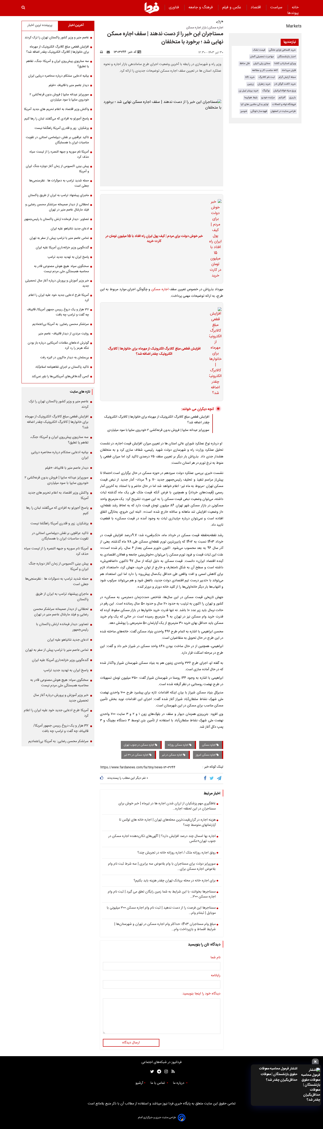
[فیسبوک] (206, 778)
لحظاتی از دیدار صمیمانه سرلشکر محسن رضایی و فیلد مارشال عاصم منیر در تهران (57, 207)
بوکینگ (266, 90)
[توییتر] (212, 778)
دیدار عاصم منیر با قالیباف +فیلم (69, 85)
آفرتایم (282, 97)
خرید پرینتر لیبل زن (248, 90)
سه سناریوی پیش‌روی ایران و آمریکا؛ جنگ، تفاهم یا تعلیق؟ (57, 64)
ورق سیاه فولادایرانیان (285, 90)
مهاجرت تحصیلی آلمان (262, 56)
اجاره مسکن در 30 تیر (136, 755)
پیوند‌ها (293, 13)
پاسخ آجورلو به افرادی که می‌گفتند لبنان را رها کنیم (56, 118)
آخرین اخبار (76, 25)
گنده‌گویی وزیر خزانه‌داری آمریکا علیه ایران (62, 247)
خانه (295, 7)
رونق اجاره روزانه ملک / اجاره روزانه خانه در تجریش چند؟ (176, 853)
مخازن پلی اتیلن (261, 63)
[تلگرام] (219, 778)
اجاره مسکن (160, 289)
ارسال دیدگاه (131, 1043)
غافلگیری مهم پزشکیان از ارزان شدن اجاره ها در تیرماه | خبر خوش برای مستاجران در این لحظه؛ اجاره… (167, 806)
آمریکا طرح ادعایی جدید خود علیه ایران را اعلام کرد (59, 298)
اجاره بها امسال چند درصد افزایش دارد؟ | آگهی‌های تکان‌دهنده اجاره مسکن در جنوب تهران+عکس (162, 839)
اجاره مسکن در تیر (172, 755)
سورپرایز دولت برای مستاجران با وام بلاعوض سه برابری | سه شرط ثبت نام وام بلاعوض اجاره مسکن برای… (162, 867)
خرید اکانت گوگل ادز (285, 84)
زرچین (250, 84)
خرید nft (250, 77)
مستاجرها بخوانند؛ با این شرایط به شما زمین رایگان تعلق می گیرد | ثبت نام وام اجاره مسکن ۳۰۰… (162, 894)
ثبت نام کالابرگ (266, 77)
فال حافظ (245, 63)
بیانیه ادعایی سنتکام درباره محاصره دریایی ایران (58, 76)
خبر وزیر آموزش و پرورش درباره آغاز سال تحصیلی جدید (57, 283)
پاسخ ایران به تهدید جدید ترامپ (68, 257)
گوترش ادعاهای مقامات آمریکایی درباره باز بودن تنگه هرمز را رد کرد (58, 345)
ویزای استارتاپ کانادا (285, 63)
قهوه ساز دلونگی (259, 111)
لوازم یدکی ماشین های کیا (254, 104)
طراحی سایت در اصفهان (283, 111)
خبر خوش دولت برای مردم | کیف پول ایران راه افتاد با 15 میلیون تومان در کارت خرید (154, 239)
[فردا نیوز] (152, 8)
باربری (292, 97)
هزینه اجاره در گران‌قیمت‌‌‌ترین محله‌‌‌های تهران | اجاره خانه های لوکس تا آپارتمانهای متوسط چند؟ (167, 823)
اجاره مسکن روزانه (178, 745)
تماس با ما (158, 1083)
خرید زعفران (264, 84)
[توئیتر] (151, 1071)
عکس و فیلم (232, 7)
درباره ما (179, 1083)
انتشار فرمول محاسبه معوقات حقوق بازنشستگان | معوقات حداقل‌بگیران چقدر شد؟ (278, 1074)
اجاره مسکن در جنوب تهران (139, 745)
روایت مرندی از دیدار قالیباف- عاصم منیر (63, 333)
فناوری (174, 7)
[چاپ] (103, 52)
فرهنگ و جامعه (201, 7)
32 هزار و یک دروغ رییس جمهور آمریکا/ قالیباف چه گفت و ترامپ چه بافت (58, 312)
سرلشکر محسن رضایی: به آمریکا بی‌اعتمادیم (60, 324)
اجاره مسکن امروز (206, 755)
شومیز (243, 111)
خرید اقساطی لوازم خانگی (282, 50)
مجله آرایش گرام (287, 77)
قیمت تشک (259, 50)
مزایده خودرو (268, 97)
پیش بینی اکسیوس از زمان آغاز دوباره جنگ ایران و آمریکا (57, 169)
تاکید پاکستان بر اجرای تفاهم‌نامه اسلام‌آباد (62, 367)
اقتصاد (256, 7)
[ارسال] (109, 52)
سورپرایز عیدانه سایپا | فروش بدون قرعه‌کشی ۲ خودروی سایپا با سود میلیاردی (158, 430)
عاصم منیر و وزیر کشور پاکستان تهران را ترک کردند (57, 37)
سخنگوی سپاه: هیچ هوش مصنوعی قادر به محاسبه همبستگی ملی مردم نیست (61, 269)
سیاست (277, 7)
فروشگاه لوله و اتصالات (284, 104)
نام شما (215, 957)
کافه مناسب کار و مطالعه (265, 70)
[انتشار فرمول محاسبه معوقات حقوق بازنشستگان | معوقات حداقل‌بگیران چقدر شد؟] (310, 1085)
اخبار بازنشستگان (287, 56)
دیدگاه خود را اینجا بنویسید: (201, 994)
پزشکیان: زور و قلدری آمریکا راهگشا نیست (62, 128)
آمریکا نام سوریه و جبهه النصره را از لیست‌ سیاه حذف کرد (59, 154)
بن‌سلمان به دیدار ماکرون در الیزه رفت (64, 357)
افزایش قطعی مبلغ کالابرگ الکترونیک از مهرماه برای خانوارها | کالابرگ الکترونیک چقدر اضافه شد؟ (154, 351)
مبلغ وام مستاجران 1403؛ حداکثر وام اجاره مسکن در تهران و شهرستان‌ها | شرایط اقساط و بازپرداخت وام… (165, 927)
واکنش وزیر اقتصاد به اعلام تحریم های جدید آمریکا (56, 109)
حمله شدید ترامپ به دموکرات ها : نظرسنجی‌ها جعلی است (59, 183)
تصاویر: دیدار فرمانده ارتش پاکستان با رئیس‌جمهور (56, 219)
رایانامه (215, 975)
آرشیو (139, 1083)
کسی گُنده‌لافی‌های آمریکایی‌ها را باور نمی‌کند (60, 376)
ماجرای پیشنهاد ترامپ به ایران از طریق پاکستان (58, 195)
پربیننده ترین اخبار (39, 25)
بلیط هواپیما (251, 97)
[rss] (171, 1071)
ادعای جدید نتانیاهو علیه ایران (70, 228)
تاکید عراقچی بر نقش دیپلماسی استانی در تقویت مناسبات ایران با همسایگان (57, 140)
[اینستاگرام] (165, 1071)
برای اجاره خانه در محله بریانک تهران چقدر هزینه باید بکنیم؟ (175, 881)
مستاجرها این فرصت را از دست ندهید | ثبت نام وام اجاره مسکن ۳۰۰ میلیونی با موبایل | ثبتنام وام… (161, 911)
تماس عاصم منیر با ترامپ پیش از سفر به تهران (59, 238)
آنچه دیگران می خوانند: (197, 409)
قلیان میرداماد (289, 70)
